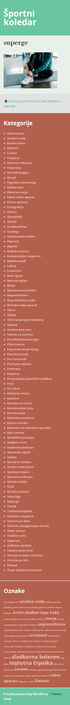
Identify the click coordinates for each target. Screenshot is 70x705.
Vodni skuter (16, 531)
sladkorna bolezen (36, 656)
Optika (12, 325)
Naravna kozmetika (21, 290)
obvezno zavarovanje (55, 630)
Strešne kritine (18, 492)
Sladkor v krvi (17, 442)
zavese (21, 669)
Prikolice (13, 374)
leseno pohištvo (11, 619)
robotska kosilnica (26, 652)
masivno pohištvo (28, 619)
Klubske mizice (18, 251)
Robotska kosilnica (20, 418)
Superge (13, 501)
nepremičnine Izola (13, 630)
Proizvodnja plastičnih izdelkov (29, 379)
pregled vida (41, 646)
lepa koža (49, 612)
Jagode (12, 246)
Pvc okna (13, 388)
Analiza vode (16, 138)
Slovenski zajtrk (19, 452)
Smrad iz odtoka (19, 462)
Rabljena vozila (18, 393)
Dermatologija (18, 173)
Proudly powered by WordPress (26, 694)
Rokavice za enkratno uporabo (29, 428)
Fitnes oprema (17, 202)
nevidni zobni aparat (33, 630)
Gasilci (12, 212)
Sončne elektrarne (20, 467)
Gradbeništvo (17, 227)
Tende (11, 506)
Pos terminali (17, 359)
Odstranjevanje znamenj (25, 320)
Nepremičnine (17, 295)
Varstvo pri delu (18, 521)
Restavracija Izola (20, 408)
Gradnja (13, 232)
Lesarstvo (14, 271)
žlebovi (42, 680)
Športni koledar (20, 17)
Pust (10, 384)
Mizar (11, 285)
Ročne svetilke (17, 423)
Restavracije (16, 413)
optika (25, 636)
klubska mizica (54, 607)
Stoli (10, 487)
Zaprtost (13, 541)
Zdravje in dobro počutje (25, 555)
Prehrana (13, 369)
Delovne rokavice (19, 163)
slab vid (7, 658)
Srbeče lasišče (17, 482)
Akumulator (16, 133)
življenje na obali (26, 681)
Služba (12, 457)
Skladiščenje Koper (20, 438)
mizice (41, 619)
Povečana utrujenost (24, 646)
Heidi (7, 699)
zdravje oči (19, 676)
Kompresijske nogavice (24, 256)
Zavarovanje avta (20, 550)
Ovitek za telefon (20, 335)
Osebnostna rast (19, 330)
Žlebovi (12, 565)
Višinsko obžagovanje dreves (28, 526)
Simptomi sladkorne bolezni (50, 652)
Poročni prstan (17, 354)
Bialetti (12, 148)
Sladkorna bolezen (20, 447)
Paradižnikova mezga (22, 339)
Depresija (14, 168)
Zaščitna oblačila (19, 546)
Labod (11, 266)
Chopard (13, 158)
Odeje (11, 315)
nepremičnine (51, 624)
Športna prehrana (20, 477)
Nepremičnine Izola (21, 300)
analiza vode (32, 601)
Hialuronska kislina (21, 236)
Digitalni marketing (21, 183)
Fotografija (15, 207)
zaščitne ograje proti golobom (43, 670)
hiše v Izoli (24, 607)
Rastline (13, 398)
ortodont (38, 635)
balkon (48, 602)
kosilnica (8, 613)
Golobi (12, 222)
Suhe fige (14, 496)
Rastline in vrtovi (19, 403)
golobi (15, 607)
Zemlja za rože (18, 560)
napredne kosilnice (27, 625)
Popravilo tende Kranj (23, 349)
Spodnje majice (18, 472)
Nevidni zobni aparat (22, 305)
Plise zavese (16, 344)
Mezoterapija (17, 281)
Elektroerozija (17, 192)
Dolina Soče (15, 187)
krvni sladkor (26, 612)
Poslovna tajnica (19, 364)
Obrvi (11, 310)
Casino (12, 153)
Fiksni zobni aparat (21, 197)
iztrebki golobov (38, 607)
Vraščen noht (16, 536)
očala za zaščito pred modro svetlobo (30, 641)
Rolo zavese (15, 433)
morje (51, 618)
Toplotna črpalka (19, 511)
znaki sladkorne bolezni (37, 676)
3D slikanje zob (11, 602)
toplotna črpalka (31, 662)
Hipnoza (13, 241)
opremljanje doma (13, 636)
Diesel (11, 178)
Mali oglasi (15, 276)
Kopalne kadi (16, 261)
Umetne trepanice (20, 516)
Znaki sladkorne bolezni (24, 570)
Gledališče (14, 217)
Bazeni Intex (16, 143)
